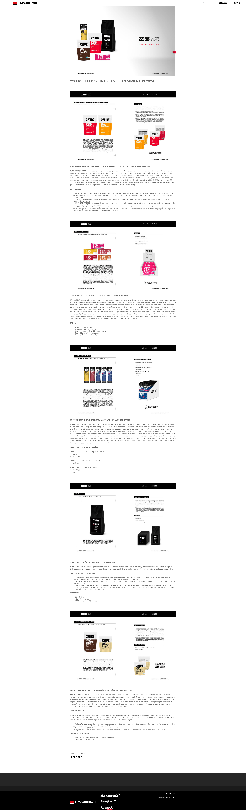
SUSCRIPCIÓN (223, 2)
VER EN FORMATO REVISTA (82, 748)
